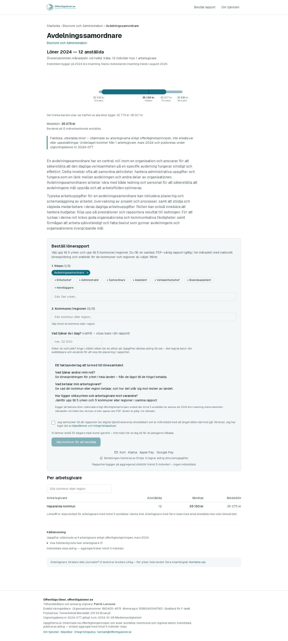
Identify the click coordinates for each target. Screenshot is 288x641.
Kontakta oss (197, 562)
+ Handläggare (64, 288)
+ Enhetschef (62, 280)
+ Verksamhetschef (167, 280)
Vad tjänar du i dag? (91, 333)
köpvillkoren (79, 426)
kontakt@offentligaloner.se (114, 632)
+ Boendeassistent (199, 280)
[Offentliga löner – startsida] (61, 7)
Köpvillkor (67, 632)
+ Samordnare (116, 280)
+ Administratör (89, 280)
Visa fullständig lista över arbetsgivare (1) (76, 543)
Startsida (53, 26)
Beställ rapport (204, 7)
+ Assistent (140, 280)
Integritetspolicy (85, 632)
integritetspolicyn (104, 426)
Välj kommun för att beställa (76, 442)
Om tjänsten (230, 7)
